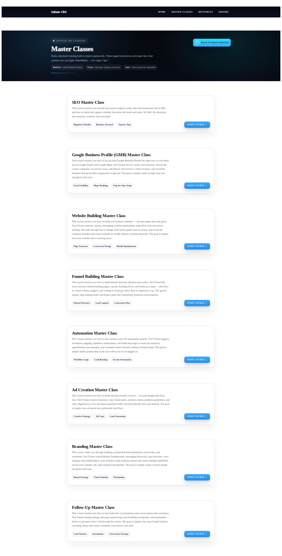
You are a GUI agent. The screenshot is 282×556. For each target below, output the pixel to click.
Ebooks (224, 12)
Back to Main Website (213, 42)
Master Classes (182, 12)
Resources (205, 12)
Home (162, 12)
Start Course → (197, 124)
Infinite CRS (59, 12)
